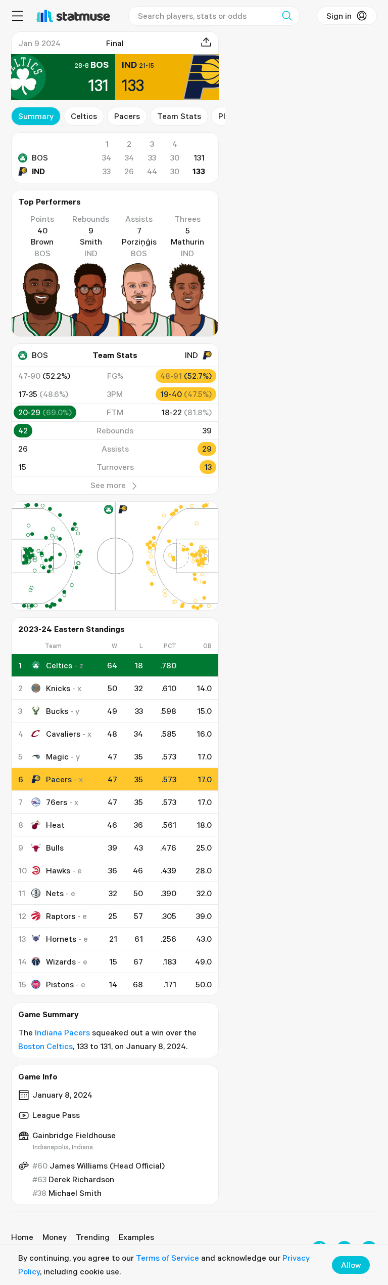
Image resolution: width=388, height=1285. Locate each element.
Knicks (58, 688)
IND (38, 171)
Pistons (60, 984)
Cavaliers (63, 733)
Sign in (339, 15)
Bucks (57, 710)
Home (22, 1236)
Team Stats (179, 116)
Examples (136, 1236)
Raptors (60, 915)
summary (36, 116)
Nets (55, 893)
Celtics (84, 116)
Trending (93, 1236)
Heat (55, 824)
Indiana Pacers (62, 1032)
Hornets (61, 938)
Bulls (55, 847)
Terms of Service (167, 1257)
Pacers (127, 116)
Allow (351, 1264)
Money (54, 1236)
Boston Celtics (45, 1046)
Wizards (61, 961)
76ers (56, 802)
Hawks (58, 870)
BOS (40, 157)
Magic (57, 756)
